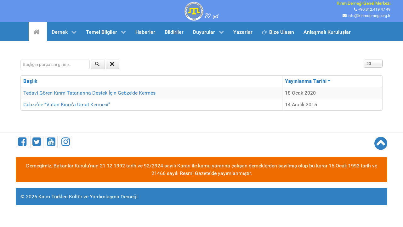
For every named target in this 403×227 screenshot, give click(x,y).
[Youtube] (51, 142)
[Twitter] (36, 142)
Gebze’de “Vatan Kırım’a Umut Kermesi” (66, 105)
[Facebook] (22, 142)
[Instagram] (65, 142)
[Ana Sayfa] (38, 31)
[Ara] (98, 64)
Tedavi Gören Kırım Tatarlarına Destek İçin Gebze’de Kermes (89, 93)
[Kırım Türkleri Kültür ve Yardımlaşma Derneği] (201, 11)
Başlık (30, 81)
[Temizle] (113, 64)
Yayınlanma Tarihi (305, 81)
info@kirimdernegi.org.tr (369, 15)
